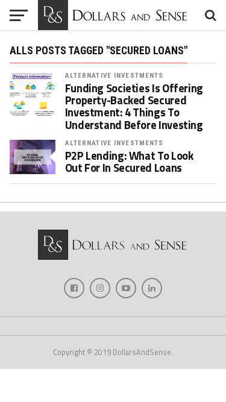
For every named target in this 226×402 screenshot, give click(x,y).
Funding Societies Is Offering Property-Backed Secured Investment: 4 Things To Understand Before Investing (134, 106)
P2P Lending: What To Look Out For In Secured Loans (129, 161)
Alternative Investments (114, 76)
